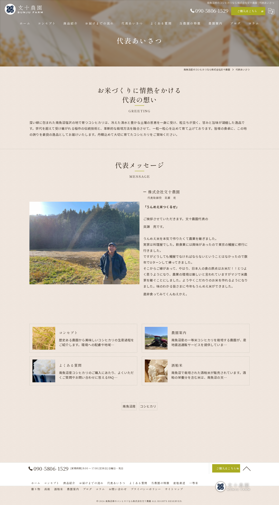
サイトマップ (174, 489)
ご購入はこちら (247, 11)
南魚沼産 (129, 406)
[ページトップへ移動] (247, 468)
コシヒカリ (148, 406)
